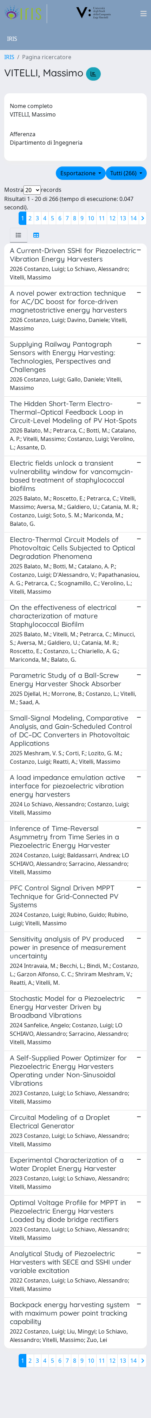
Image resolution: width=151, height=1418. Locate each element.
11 (102, 218)
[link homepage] (25, 13)
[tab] (18, 235)
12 (112, 218)
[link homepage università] (93, 13)
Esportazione (78, 173)
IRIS (9, 57)
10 (91, 218)
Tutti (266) (124, 173)
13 (123, 218)
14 (133, 218)
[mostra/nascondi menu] (143, 13)
